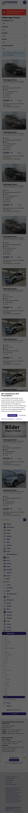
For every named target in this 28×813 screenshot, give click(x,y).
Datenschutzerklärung (7, 419)
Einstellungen (22, 415)
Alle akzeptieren (12, 415)
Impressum (19, 419)
